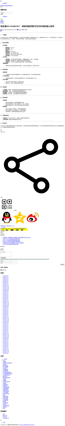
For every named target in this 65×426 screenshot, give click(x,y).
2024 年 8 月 (5, 307)
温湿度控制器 (6, 390)
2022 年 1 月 (5, 349)
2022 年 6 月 (5, 342)
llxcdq (2, 29)
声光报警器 (5, 366)
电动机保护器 (6, 393)
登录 (2, 20)
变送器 (4, 364)
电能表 (4, 401)
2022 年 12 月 (6, 334)
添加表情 (3, 257)
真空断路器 (5, 402)
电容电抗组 (5, 396)
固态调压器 (5, 365)
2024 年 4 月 (5, 313)
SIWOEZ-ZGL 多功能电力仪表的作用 (11, 238)
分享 (2, 197)
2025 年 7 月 (5, 293)
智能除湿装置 (6, 386)
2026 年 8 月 (5, 275)
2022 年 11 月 (6, 335)
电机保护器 (5, 397)
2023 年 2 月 (5, 331)
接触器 (4, 380)
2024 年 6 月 (5, 310)
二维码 (15, 210)
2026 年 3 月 (5, 282)
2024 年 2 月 (5, 315)
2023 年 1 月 (5, 333)
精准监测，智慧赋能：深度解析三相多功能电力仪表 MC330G (17, 237)
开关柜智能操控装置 (7, 373)
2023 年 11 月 (6, 319)
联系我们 (5, 3)
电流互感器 (5, 398)
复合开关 (5, 368)
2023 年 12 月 (6, 318)
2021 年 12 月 (6, 350)
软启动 (2, 22)
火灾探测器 (5, 392)
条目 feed (5, 415)
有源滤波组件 (6, 388)
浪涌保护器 (5, 389)
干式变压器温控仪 (7, 372)
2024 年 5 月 (5, 311)
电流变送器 (5, 400)
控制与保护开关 (6, 381)
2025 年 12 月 (6, 286)
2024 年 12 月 (6, 302)
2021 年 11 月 (6, 351)
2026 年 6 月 (5, 278)
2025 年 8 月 (5, 291)
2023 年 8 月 (5, 323)
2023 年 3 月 (5, 330)
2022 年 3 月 (5, 346)
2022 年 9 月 (5, 338)
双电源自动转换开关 (7, 363)
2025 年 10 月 (6, 289)
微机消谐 (5, 376)
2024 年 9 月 (5, 306)
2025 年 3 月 (5, 298)
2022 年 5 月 (5, 343)
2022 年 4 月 (5, 345)
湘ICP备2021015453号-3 (29, 424)
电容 (4, 394)
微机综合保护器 (6, 377)
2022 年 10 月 (6, 337)
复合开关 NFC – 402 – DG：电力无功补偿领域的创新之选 (13, 228)
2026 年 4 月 (5, 281)
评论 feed (5, 416)
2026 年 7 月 (5, 277)
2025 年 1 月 (5, 301)
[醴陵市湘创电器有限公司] (7, 5)
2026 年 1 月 (5, 285)
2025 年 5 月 (5, 295)
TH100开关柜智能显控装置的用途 (10, 244)
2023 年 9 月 (5, 322)
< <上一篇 (3, 227)
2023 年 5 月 (5, 327)
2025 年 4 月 (5, 297)
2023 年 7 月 (5, 325)
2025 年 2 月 (5, 299)
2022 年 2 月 (5, 347)
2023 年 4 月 (5, 329)
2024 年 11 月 (6, 303)
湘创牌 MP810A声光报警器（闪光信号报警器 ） (14, 242)
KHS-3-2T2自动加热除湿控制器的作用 (11, 240)
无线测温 (5, 385)
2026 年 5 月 (5, 279)
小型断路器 (5, 369)
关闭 (2, 232)
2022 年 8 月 (5, 339)
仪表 (4, 360)
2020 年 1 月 (5, 353)
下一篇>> (3, 229)
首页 (4, 422)
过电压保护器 (6, 405)
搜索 (2, 14)
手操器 (4, 378)
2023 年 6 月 (5, 326)
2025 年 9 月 (5, 290)
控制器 (4, 382)
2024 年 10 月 (6, 305)
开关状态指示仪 (6, 374)
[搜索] (32, 18)
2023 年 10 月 (6, 321)
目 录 (2, 233)
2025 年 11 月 (6, 287)
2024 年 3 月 (5, 314)
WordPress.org (6, 418)
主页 (3, 21)
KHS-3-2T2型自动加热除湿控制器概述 (11, 241)
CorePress (22, 424)
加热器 (4, 361)
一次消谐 (5, 359)
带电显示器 (5, 370)
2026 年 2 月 (5, 283)
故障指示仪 (5, 384)
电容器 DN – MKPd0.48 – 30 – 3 (8, 225)
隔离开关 (5, 406)
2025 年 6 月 (5, 294)
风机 (4, 408)
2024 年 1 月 (5, 317)
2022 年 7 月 (5, 341)
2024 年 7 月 (5, 309)
